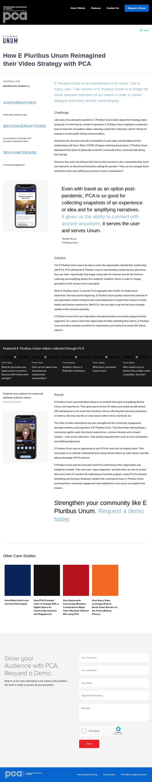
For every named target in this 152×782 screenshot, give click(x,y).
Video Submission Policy (87, 775)
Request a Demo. (12, 401)
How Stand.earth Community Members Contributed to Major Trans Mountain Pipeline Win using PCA (76, 607)
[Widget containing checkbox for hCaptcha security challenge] (101, 730)
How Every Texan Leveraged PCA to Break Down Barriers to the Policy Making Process (104, 607)
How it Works (78, 8)
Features (96, 8)
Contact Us (113, 8)
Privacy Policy (109, 775)
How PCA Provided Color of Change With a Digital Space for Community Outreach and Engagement (46, 607)
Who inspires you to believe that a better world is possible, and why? (136, 371)
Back (146, 30)
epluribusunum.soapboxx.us (16, 86)
